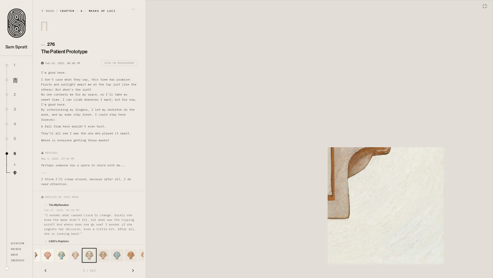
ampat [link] (16, 47)
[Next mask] (133, 270)
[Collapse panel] (133, 9)
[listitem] (20, 165)
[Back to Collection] (485, 6)
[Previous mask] (45, 270)
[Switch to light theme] (6, 268)
